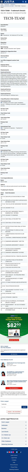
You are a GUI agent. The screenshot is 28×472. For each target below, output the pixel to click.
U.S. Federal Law (6, 435)
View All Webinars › (14, 388)
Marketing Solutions (7, 444)
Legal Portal (14, 457)
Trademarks (6, 4)
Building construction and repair (7, 5)
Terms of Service (14, 464)
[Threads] (15, 452)
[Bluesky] (17, 452)
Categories (12, 4)
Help (14, 462)
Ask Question (14, 354)
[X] (19, 452)
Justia (2, 4)
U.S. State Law (6, 438)
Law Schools (5, 431)
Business (4, 428)
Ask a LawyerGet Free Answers (6, 346)
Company (14, 460)
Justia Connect (14, 455)
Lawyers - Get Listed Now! (14, 411)
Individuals (5, 425)
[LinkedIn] (7, 452)
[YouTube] (9, 452)
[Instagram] (13, 452)
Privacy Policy (14, 467)
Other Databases (6, 441)
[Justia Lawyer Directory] (20, 452)
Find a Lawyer (5, 401)
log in (5, 186)
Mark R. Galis (4, 57)
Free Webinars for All (7, 359)
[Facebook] (11, 452)
